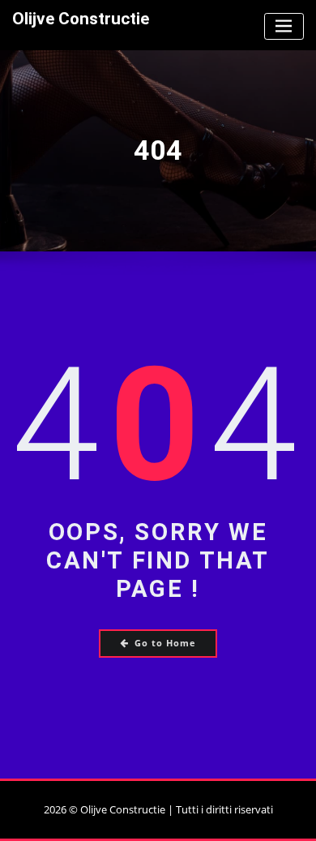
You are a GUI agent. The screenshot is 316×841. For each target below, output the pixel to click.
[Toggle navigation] (284, 26)
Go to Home (165, 643)
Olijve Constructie (80, 18)
